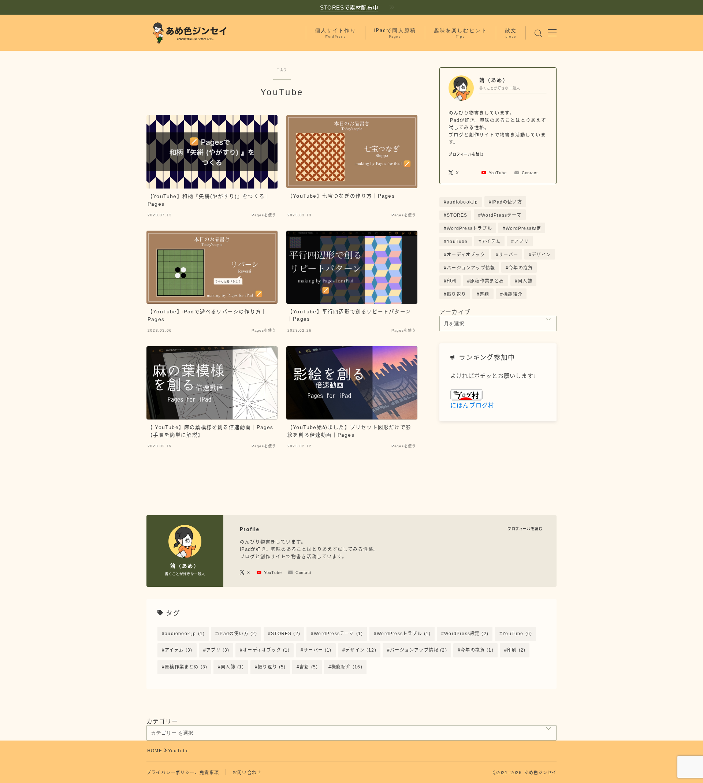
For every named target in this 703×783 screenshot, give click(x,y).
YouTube (457, 241)
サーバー (508, 254)
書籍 (484, 294)
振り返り (456, 294)
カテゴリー (162, 721)
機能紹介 (512, 294)
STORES (457, 215)
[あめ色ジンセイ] (189, 32)
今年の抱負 (521, 268)
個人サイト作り (335, 32)
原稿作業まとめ (487, 281)
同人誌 (525, 281)
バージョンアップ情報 (471, 268)
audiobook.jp (462, 202)
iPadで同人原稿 (395, 32)
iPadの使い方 (507, 202)
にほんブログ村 (472, 405)
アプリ (521, 241)
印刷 (451, 281)
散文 (511, 32)
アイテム (491, 241)
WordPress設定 (523, 228)
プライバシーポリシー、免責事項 (182, 772)
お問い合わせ (247, 772)
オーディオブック (466, 254)
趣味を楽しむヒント (460, 32)
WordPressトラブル (469, 228)
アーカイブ (454, 312)
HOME (154, 750)
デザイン (541, 254)
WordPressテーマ (501, 215)
